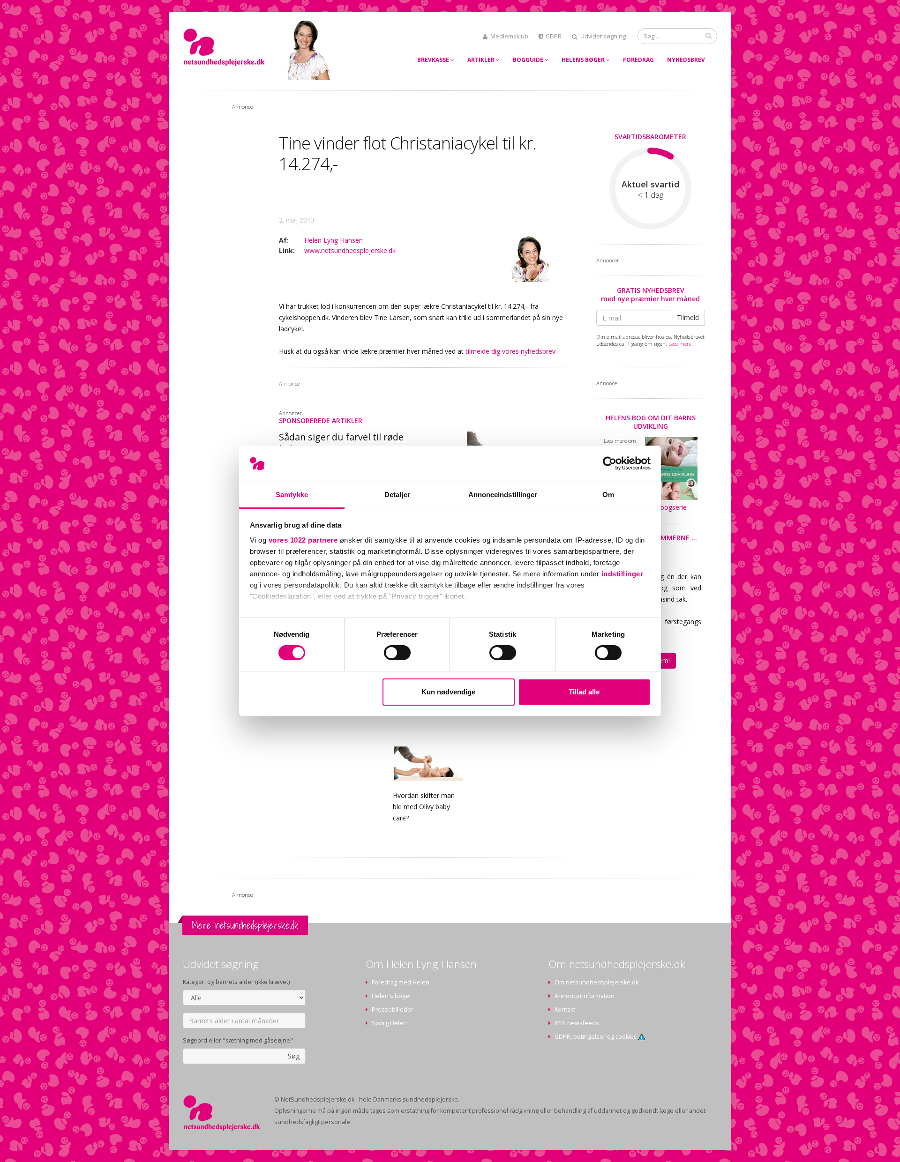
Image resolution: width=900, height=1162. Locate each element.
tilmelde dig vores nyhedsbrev (510, 351)
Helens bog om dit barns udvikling (651, 422)
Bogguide (529, 60)
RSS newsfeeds (577, 1023)
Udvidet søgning (603, 36)
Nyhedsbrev (686, 60)
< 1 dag (650, 195)
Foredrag (638, 60)
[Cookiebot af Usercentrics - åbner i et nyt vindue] (610, 463)
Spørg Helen (389, 1023)
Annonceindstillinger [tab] (503, 495)
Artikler (481, 60)
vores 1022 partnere (303, 540)
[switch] (397, 652)
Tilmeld (688, 317)
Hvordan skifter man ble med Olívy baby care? (424, 806)
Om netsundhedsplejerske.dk (596, 982)
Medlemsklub (509, 36)
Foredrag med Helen (400, 982)
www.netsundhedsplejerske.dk (350, 250)
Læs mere (679, 343)
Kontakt (565, 1009)
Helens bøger (584, 60)
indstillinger (622, 574)
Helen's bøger (392, 996)
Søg (294, 1055)
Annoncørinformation (585, 996)
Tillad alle (584, 692)
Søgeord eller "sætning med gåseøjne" (238, 1040)
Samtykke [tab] (292, 495)
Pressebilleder (392, 1009)
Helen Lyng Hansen (333, 240)
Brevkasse (433, 60)
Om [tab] (608, 495)
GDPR (554, 36)
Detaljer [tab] (397, 495)
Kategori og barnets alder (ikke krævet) (236, 982)
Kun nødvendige (448, 692)
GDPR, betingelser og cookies (596, 1037)
